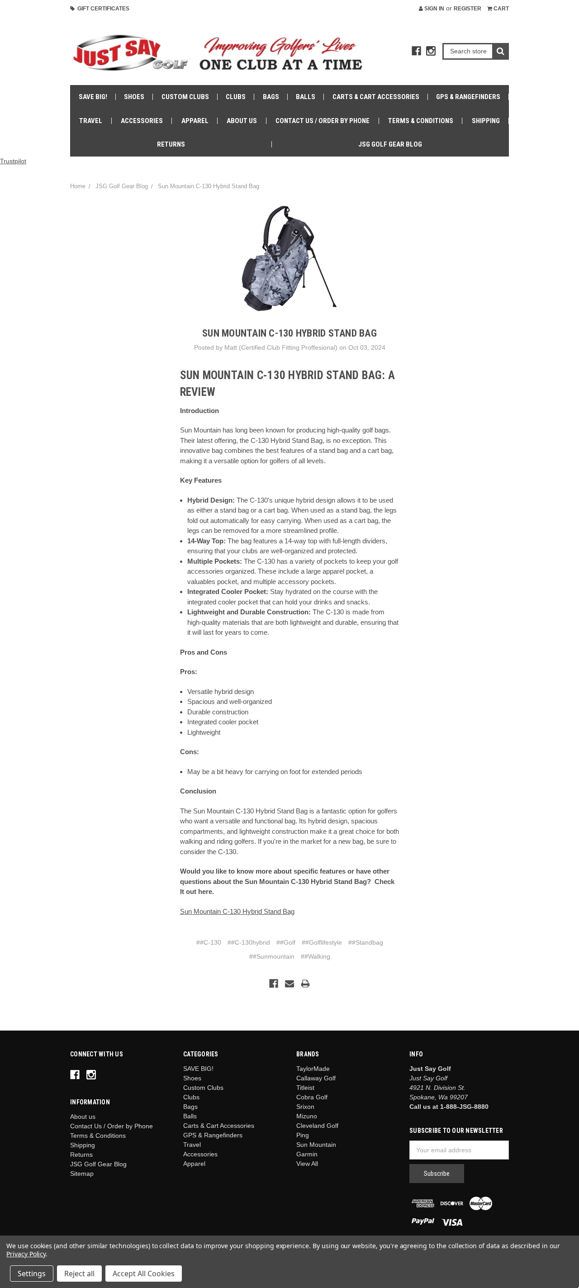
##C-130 (208, 942)
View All (307, 1163)
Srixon (305, 1106)
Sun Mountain (316, 1144)
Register (467, 8)
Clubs (236, 97)
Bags (271, 97)
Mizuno (306, 1116)
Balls (305, 97)
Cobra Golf (311, 1097)
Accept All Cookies (144, 1273)
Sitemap (82, 1173)
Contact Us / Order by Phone (322, 121)
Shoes (134, 97)
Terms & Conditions (420, 121)
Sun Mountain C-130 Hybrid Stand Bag (208, 186)
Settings (32, 1273)
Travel (90, 121)
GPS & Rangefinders (468, 97)
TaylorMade (313, 1068)
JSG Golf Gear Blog (390, 144)
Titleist (305, 1087)
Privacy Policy (26, 1254)
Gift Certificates (102, 8)
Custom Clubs (185, 97)
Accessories (142, 121)
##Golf (285, 942)
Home (77, 186)
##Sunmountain (271, 956)
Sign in (433, 8)
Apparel (195, 121)
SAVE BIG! (93, 97)
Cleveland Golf (317, 1125)
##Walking (315, 956)
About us (242, 121)
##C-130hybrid (249, 942)
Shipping (486, 121)
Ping (302, 1135)
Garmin (307, 1154)
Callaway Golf (316, 1078)
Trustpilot (13, 161)
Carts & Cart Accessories (375, 97)
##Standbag (365, 942)
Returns (171, 144)
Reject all (79, 1273)
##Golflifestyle (322, 942)
